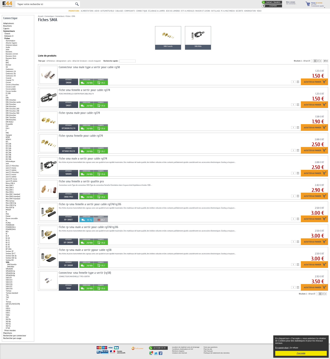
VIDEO (259, 11)
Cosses (8, 82)
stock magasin (94, 60)
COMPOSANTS (129, 11)
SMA (73, 16)
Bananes (9, 52)
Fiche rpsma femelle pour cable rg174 (81, 135)
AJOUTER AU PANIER (313, 82)
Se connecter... (291, 4)
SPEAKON (9, 269)
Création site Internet (179, 353)
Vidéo (8, 315)
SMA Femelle (11, 264)
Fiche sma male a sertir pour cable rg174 (83, 158)
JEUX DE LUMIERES (173, 11)
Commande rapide (317, 6)
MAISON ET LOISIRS (202, 11)
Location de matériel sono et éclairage (185, 347)
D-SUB (8, 93)
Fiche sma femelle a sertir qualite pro (81, 181)
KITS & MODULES (187, 11)
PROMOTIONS (74, 11)
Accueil (40, 16)
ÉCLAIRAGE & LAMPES (156, 11)
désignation (61, 60)
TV (7, 299)
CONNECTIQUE (141, 11)
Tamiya (8, 291)
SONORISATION (250, 11)
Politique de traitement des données (217, 353)
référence (51, 60)
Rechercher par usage (12, 338)
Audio (8, 47)
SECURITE (239, 11)
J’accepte (301, 353)
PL (6, 221)
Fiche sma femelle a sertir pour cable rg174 (84, 90)
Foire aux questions (210, 347)
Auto (7, 49)
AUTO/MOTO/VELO (107, 11)
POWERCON (10, 225)
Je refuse (294, 348)
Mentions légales (178, 351)
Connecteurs (9, 31)
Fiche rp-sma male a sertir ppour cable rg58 (85, 250)
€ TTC (313, 4)
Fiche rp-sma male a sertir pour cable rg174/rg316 (88, 227)
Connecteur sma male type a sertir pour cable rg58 (89, 67)
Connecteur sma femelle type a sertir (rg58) (85, 272)
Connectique (49, 16)
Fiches (7, 38)
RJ (6, 234)
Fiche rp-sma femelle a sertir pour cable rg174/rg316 (90, 204)
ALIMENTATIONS (87, 11)
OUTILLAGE (215, 11)
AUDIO (96, 11)
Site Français (208, 351)
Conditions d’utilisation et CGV (182, 349)
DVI (7, 126)
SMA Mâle (10, 267)
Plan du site (208, 349)
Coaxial (8, 78)
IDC (7, 142)
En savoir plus (281, 348)
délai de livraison (79, 60)
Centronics (9, 69)
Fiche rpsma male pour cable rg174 (79, 113)
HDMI (8, 137)
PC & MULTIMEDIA (228, 11)
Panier (316, 3)
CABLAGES (119, 11)
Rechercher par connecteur (14, 335)
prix (69, 60)
